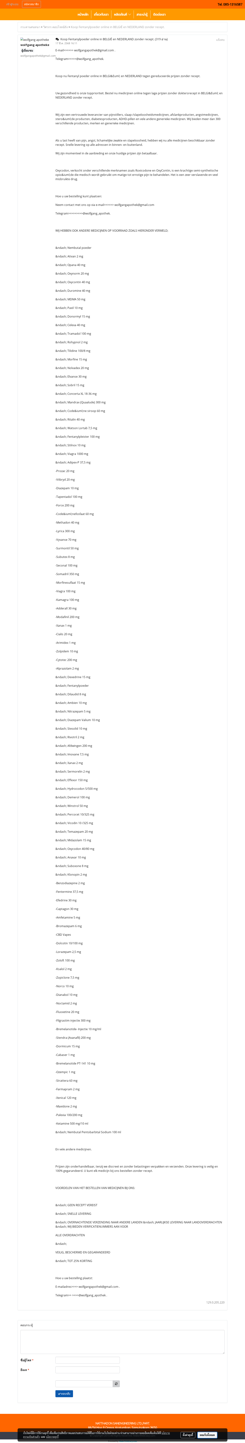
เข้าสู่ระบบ (12, 4)
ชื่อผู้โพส (27, 1360)
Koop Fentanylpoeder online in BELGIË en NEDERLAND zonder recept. (118, 27)
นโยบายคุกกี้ (52, 1436)
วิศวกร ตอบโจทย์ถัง (55, 27)
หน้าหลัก (83, 14)
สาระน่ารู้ (142, 14)
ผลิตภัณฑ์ (121, 14)
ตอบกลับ (65, 1393)
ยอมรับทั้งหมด (207, 1435)
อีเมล (24, 1370)
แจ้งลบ (220, 40)
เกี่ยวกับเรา (101, 14)
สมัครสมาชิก (31, 4)
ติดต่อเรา (159, 14)
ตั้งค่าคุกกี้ (188, 1435)
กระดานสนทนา (30, 27)
